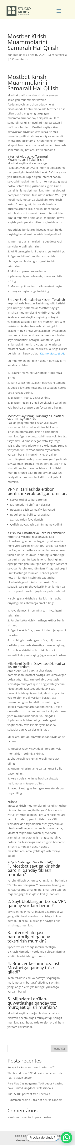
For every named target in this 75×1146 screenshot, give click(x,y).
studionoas (20, 55)
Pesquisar (59, 1048)
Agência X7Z (50, 1140)
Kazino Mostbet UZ (52, 353)
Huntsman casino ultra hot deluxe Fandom (35, 1100)
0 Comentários (19, 59)
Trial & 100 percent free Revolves (29, 1094)
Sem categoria (57, 55)
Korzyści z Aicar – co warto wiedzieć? (31, 1067)
